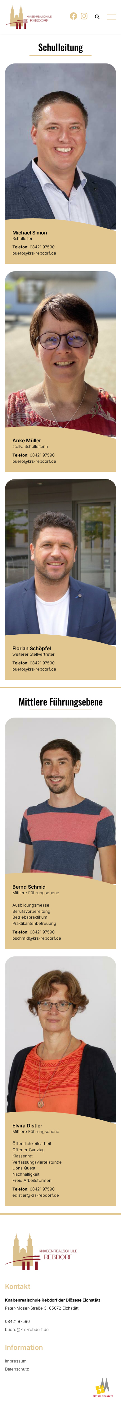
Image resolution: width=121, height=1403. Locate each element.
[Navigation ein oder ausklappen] (111, 17)
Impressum (16, 1360)
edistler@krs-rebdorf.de (35, 1195)
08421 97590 (42, 246)
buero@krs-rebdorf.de (34, 253)
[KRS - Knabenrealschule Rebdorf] (28, 17)
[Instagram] (84, 18)
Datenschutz (17, 1369)
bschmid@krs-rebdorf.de (36, 938)
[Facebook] (74, 18)
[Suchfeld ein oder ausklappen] (97, 17)
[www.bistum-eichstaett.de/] (102, 1387)
